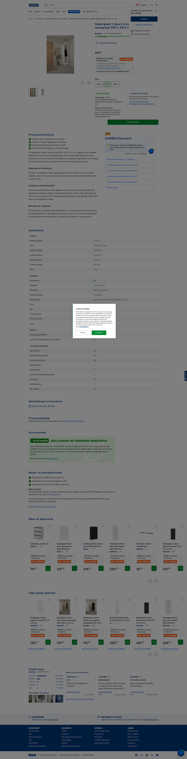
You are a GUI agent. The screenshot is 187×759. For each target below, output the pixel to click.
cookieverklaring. (84, 326)
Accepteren (99, 332)
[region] (94, 321)
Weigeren (83, 332)
